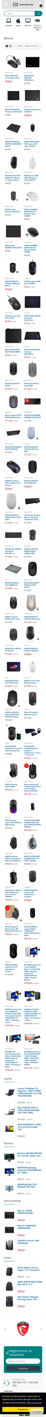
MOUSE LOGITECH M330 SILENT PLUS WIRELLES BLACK (12, 714)
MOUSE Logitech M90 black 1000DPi (32, 282)
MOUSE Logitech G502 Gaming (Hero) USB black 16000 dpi (12, 858)
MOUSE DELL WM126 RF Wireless (13, 649)
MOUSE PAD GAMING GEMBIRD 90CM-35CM (32, 416)
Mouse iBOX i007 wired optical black (12, 77)
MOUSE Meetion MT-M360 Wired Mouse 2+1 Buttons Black (13, 178)
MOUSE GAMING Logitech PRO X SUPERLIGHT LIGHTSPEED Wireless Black (32, 931)
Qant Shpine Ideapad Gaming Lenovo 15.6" (28, 1298)
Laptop (8, 1078)
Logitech (27, 278)
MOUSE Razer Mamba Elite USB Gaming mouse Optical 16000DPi (13, 893)
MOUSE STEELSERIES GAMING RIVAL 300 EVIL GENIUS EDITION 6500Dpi (32, 823)
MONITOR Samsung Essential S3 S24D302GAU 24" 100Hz (30, 1170)
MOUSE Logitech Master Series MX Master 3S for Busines (13, 929)
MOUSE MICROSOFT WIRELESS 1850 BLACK (31, 585)
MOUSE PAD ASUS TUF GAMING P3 (12, 584)
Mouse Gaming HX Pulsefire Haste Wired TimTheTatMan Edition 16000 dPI (32, 787)
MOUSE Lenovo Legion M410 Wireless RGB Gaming (13, 822)
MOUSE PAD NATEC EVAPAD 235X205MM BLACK (13, 144)
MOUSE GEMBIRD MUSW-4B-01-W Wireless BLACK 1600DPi (30, 248)
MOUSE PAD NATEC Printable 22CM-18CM (13, 110)
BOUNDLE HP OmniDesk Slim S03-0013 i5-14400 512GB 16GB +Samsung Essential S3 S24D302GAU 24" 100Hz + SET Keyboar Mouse (13, 1059)
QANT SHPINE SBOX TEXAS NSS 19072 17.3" (30, 1283)
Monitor (8, 1143)
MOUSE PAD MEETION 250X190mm (29, 78)
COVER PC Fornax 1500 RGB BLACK (28, 1241)
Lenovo (27, 313)
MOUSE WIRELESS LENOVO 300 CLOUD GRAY (13, 517)
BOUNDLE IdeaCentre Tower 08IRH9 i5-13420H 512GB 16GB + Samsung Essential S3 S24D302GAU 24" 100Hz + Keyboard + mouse (13, 1015)
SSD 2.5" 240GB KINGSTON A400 (25, 1211)
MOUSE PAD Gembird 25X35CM (32, 110)
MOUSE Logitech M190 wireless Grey (12, 618)
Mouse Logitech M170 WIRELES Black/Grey (13, 416)
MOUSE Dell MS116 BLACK (12, 384)
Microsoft (28, 580)
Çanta (7, 1257)
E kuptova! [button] (23, 1409)
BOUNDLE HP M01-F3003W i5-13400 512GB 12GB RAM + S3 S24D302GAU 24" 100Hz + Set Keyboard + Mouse (32, 1014)
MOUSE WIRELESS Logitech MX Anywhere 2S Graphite (31, 893)
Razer (7, 743)
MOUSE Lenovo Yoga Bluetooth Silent (32, 682)
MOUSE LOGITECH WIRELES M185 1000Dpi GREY (31, 551)
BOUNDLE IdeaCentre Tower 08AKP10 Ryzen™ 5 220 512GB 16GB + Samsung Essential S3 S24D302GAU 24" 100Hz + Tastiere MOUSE (32, 972)
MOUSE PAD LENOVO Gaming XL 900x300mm (13, 551)
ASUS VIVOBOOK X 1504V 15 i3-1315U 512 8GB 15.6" (29, 1127)
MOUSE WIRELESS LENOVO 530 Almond (32, 618)
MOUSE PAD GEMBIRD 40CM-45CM (13, 246)
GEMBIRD (28, 242)
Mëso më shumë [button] (34, 1403)
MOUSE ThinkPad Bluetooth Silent (31, 713)
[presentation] (5, 1329)
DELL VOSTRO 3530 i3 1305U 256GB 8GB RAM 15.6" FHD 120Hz (28, 1110)
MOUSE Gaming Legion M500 (11, 785)
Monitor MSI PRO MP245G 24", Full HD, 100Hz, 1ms (30, 1154)
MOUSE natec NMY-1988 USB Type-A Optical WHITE (31, 178)
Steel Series (28, 817)
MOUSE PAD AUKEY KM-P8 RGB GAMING (12, 351)
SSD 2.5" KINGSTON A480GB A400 (27, 1227)
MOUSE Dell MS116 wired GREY (31, 384)
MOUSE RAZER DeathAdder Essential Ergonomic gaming (13, 748)
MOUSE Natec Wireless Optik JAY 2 (12, 210)
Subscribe (23, 1368)
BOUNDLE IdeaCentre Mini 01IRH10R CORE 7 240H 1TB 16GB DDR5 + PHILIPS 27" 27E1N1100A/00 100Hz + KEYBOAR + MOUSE (32, 1058)
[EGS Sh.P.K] (23, 4)
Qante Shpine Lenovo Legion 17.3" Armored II (29, 1268)
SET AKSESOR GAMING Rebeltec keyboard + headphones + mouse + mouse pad (32, 750)
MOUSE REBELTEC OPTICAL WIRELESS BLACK (12, 283)
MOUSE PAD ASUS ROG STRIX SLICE (12, 682)
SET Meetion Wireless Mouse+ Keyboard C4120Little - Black (32, 517)
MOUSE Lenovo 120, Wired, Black (12, 317)
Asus (7, 580)
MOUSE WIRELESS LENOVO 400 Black (31, 649)
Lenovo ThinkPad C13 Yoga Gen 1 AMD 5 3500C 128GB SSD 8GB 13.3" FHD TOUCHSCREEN (30, 1092)
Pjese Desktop (12, 1200)
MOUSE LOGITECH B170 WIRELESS (31, 482)
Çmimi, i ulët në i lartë (27, 46)
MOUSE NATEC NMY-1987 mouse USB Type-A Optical (32, 144)
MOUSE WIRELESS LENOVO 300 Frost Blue (31, 449)
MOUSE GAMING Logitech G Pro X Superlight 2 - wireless (11, 968)
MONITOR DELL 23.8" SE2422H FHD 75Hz (27, 1185)
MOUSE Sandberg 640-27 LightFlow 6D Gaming (12, 483)
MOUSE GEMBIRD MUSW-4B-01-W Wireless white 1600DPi (30, 212)
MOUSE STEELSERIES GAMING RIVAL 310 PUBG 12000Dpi (32, 858)
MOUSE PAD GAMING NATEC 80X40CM (13, 448)
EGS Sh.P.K (9, 72)
